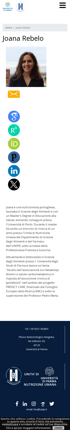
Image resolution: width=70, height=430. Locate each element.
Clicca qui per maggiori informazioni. (28, 427)
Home (8, 27)
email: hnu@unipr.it (36, 409)
